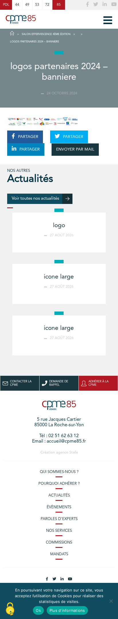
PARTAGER (27, 137)
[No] (111, 601)
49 (27, 5)
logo (59, 226)
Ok (38, 610)
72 (47, 5)
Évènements (59, 507)
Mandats (59, 554)
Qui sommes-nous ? (59, 472)
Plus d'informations (67, 610)
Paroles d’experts (59, 519)
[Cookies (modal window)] (10, 609)
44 (17, 5)
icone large (59, 277)
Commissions (59, 542)
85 (59, 5)
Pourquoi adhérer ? (59, 484)
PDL (6, 5)
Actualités (59, 495)
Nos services (59, 531)
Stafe (73, 452)
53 (37, 5)
